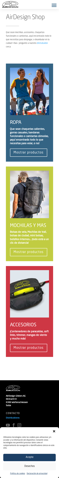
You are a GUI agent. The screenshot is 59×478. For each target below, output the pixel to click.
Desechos (29, 466)
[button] (54, 431)
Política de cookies (17, 474)
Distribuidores (13, 418)
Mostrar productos (29, 152)
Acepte (29, 457)
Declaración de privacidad (37, 474)
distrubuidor (42, 43)
